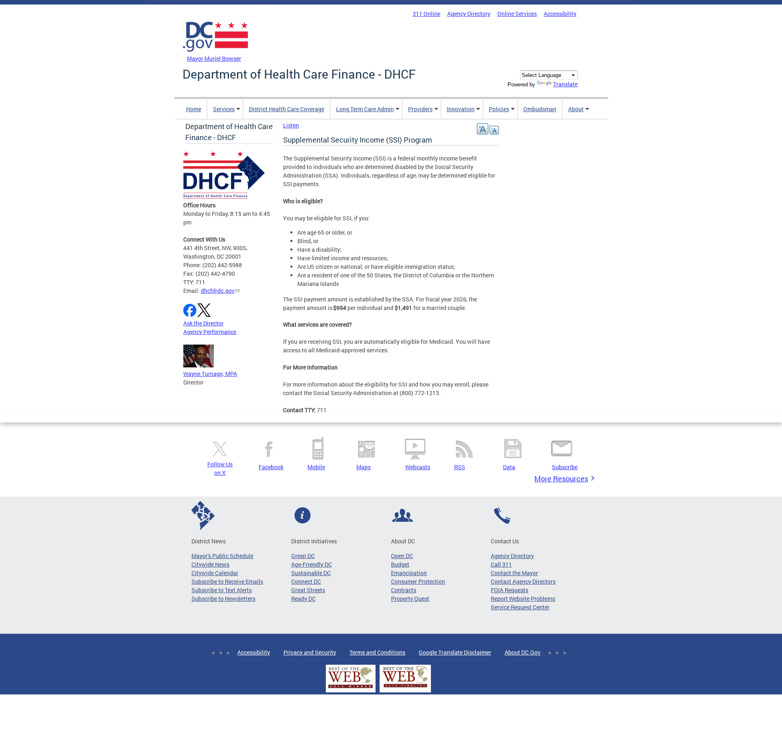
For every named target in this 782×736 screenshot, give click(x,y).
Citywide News (210, 564)
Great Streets (308, 590)
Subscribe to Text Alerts (221, 590)
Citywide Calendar (214, 573)
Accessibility (560, 14)
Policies (499, 109)
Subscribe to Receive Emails (227, 581)
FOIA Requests (509, 590)
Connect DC (306, 581)
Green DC (303, 556)
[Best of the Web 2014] (350, 688)
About (576, 109)
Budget (400, 564)
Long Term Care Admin (365, 109)
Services (224, 109)
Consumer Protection (418, 581)
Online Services (517, 14)
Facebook (271, 467)
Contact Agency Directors (523, 581)
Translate (565, 84)
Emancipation (409, 573)
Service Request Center (520, 607)
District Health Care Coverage (286, 109)
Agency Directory (468, 14)
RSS (459, 467)
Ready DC (303, 598)
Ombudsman (539, 109)
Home (193, 109)
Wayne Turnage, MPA (210, 374)
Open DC (402, 556)
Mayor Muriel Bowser (214, 58)
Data (509, 467)
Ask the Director (203, 323)
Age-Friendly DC (311, 564)
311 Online (426, 14)
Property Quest (410, 598)
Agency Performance (209, 332)
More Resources (561, 478)
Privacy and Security (309, 652)
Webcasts (417, 467)
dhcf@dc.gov (218, 290)
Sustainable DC (311, 573)
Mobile (316, 467)
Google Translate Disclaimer (455, 652)
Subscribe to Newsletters (223, 598)
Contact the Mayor (514, 573)
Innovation (460, 109)
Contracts (403, 590)
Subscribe (565, 467)
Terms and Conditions (377, 652)
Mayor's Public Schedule (222, 556)
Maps (363, 467)
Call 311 (501, 564)
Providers (420, 109)
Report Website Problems (523, 598)
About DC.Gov (522, 652)
